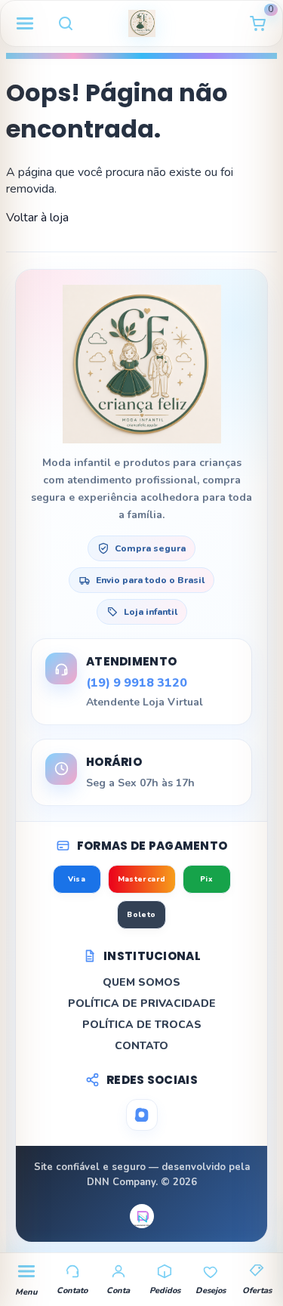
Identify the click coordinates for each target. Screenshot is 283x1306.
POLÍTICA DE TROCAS (141, 1024)
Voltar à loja (37, 217)
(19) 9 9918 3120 (136, 683)
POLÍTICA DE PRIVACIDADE (142, 1003)
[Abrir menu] (25, 23)
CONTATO (141, 1046)
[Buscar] (65, 23)
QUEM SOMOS (141, 982)
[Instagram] (142, 1115)
